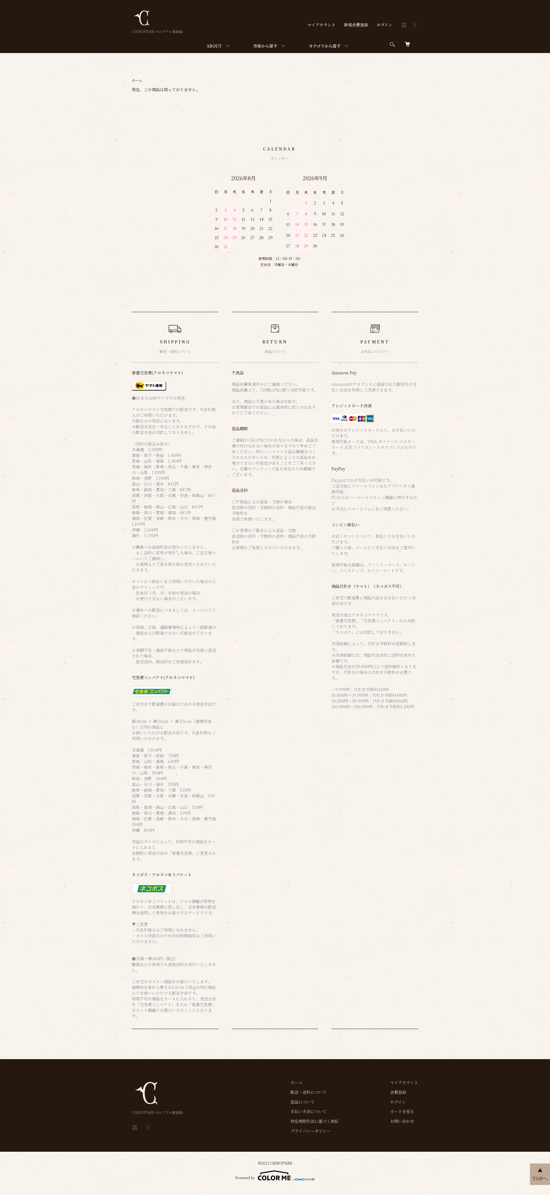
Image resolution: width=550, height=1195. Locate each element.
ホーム (137, 80)
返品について (302, 1102)
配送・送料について (308, 1092)
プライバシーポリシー (310, 1131)
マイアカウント (321, 25)
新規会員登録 (356, 25)
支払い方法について (308, 1111)
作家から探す (265, 46)
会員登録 (398, 1092)
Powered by (245, 1177)
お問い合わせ (402, 1121)
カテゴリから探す (325, 46)
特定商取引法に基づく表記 (314, 1121)
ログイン (384, 25)
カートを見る (402, 1111)
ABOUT (214, 46)
